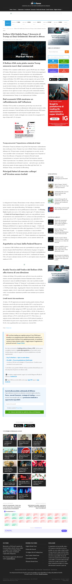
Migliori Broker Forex (31, 546)
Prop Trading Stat (38, 569)
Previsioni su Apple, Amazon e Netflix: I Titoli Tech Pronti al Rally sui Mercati (37, 507)
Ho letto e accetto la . (14, 408)
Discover (64, 530)
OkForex (20, 39)
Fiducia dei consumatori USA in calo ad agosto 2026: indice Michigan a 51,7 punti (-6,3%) (61, 222)
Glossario (64, 71)
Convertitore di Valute (64, 66)
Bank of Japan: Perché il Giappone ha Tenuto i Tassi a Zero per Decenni (61, 186)
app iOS (30, 380)
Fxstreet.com (8, 328)
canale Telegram (10, 559)
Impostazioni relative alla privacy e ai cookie (10, 580)
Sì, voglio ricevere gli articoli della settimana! (24, 412)
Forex (14, 9)
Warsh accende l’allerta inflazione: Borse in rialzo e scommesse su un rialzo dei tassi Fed (62, 240)
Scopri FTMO (21, 343)
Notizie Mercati (10, 28)
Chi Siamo (63, 579)
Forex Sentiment (30, 569)
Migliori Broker (58, 9)
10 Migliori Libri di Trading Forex (34, 552)
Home (11, 9)
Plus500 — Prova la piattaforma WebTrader (19, 360)
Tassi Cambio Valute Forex (32, 555)
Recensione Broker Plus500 (20, 569)
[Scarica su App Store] (18, 425)
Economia (33, 9)
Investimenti (27, 9)
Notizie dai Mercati (40, 9)
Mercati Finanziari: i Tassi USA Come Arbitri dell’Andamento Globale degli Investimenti (12, 507)
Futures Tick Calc (46, 569)
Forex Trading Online (56, 579)
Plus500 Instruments (43, 574)
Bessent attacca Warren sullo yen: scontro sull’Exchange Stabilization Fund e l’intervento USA (61, 231)
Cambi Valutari (49, 9)
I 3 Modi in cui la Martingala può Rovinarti (61, 177)
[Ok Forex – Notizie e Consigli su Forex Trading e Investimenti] (36, 3)
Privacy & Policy (66, 580)
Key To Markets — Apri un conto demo (18, 357)
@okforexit (13, 376)
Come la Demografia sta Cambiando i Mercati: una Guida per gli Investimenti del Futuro (61, 201)
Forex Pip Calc (54, 569)
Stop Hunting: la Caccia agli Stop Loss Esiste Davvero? (62, 208)
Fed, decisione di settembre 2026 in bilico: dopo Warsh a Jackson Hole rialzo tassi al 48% (62, 257)
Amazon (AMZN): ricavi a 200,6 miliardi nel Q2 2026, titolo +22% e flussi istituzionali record (61, 249)
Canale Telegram (53, 62)
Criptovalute (21, 9)
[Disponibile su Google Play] (29, 425)
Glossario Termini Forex (32, 561)
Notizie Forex (64, 62)
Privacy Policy (19, 408)
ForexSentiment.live (38, 527)
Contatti (67, 579)
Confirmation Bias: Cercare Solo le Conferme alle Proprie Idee (61, 193)
